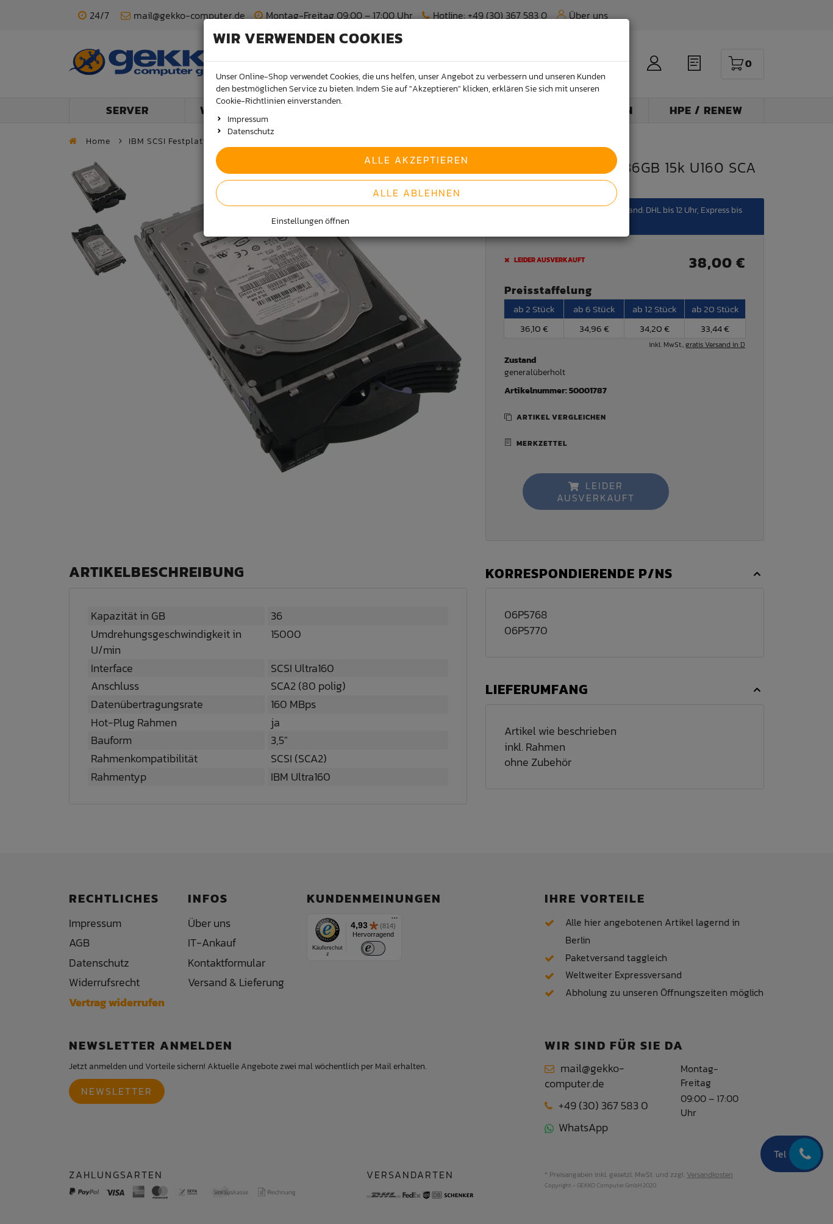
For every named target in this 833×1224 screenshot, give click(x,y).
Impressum (247, 119)
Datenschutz (250, 131)
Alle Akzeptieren (416, 159)
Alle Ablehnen (417, 192)
